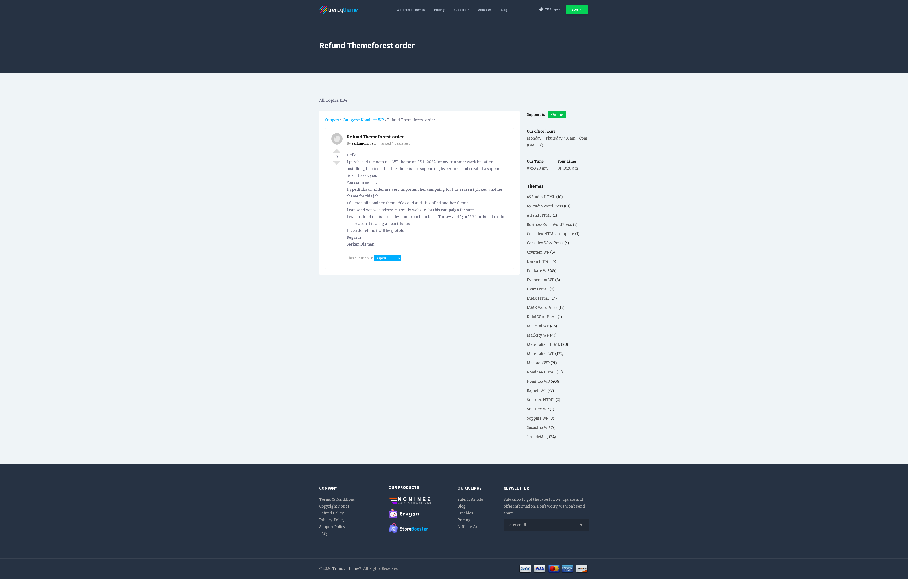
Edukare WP (538, 270)
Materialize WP (540, 353)
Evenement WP (540, 280)
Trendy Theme (345, 568)
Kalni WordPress (542, 317)
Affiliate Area (470, 527)
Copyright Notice (334, 506)
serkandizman (364, 143)
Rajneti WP (536, 390)
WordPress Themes (411, 10)
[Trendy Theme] (338, 9)
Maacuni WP (538, 326)
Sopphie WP (537, 418)
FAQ (323, 533)
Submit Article (470, 499)
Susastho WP (538, 427)
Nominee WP (538, 381)
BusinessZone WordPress (549, 224)
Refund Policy (331, 513)
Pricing (439, 10)
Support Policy (332, 527)
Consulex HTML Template (550, 234)
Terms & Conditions (337, 499)
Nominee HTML (541, 372)
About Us (485, 10)
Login (577, 10)
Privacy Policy (332, 520)
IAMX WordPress (542, 307)
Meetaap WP (538, 363)
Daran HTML (538, 261)
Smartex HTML (540, 400)
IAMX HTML (538, 298)
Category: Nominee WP (363, 120)
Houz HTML (538, 289)
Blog (504, 10)
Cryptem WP (538, 252)
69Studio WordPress (545, 206)
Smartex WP (538, 409)
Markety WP (538, 335)
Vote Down (336, 165)
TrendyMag (537, 436)
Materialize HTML (543, 344)
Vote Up (336, 149)
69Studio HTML (541, 197)
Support (460, 10)
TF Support (553, 9)
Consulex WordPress (545, 243)
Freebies (465, 513)
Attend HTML (539, 215)
